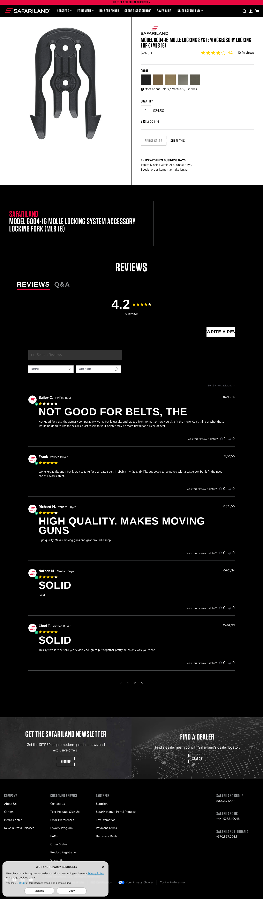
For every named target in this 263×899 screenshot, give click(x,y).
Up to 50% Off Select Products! (131, 2)
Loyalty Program (61, 828)
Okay (72, 890)
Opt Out (21, 882)
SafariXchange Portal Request (116, 812)
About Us (10, 804)
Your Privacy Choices (139, 882)
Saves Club (164, 10)
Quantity (147, 101)
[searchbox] (75, 355)
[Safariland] (27, 10)
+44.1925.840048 (228, 819)
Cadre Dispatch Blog (138, 10)
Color (145, 70)
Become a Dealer (107, 836)
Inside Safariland (188, 10)
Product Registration (63, 852)
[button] (120, 683)
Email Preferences (62, 820)
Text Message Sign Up (65, 812)
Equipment (84, 10)
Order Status (58, 844)
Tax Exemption (105, 820)
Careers (9, 812)
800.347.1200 (225, 801)
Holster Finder (109, 10)
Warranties (57, 860)
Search (197, 758)
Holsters (63, 10)
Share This (178, 140)
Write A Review (220, 331)
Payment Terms (106, 828)
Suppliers (102, 804)
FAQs (54, 836)
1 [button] (127, 683)
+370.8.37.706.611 (227, 837)
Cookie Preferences (172, 882)
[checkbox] (98, 369)
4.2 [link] (230, 53)
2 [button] (135, 683)
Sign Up (66, 761)
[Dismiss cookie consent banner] (102, 867)
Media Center (13, 820)
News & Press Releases (19, 828)
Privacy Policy (96, 873)
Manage (39, 890)
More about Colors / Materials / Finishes (171, 89)
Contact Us (57, 804)
